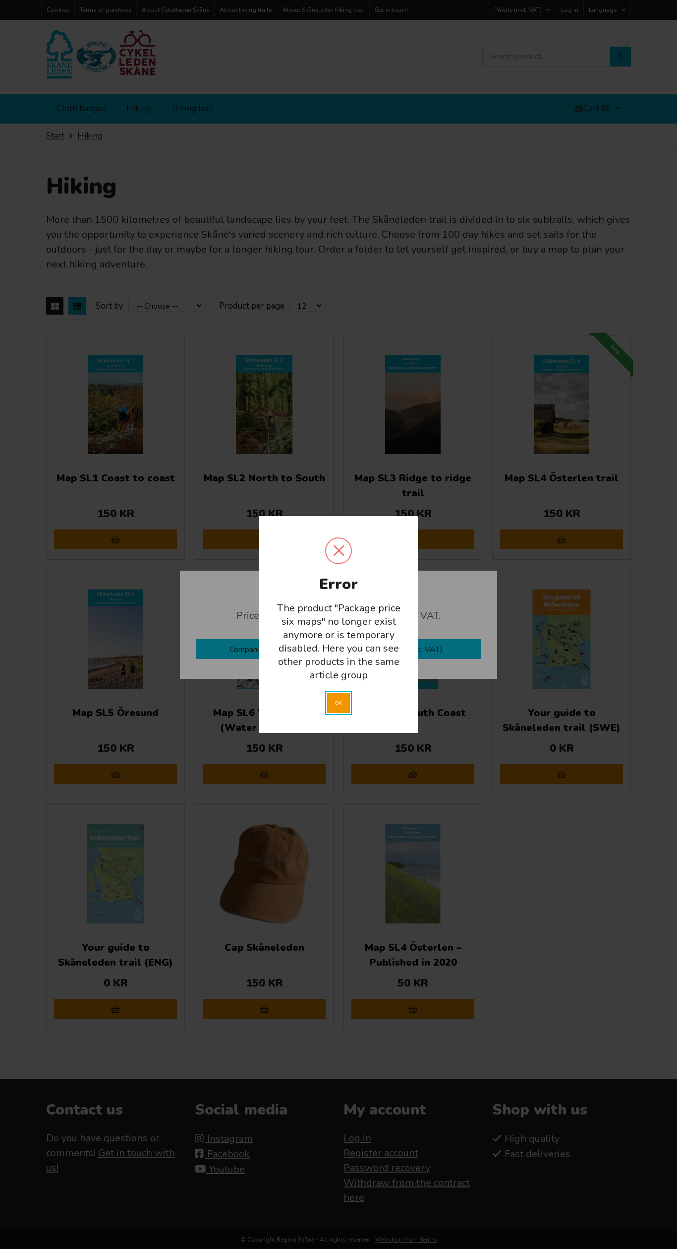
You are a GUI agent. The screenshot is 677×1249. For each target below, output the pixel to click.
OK (338, 703)
